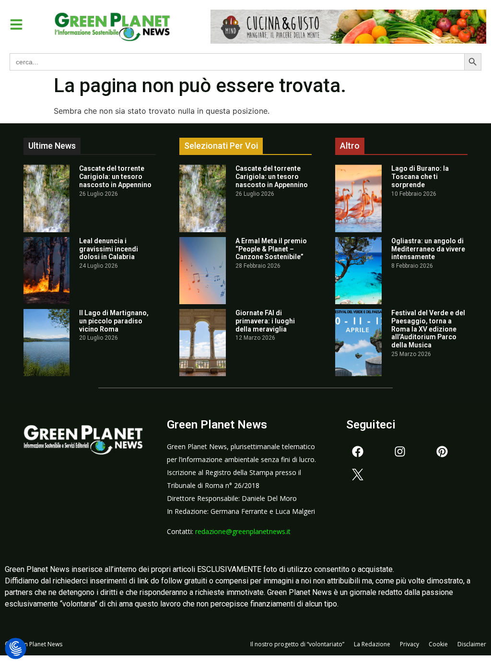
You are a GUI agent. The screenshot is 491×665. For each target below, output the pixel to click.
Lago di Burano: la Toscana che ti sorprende (420, 177)
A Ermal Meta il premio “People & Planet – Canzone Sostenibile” (271, 249)
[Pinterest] (442, 451)
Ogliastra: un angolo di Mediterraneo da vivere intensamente (428, 249)
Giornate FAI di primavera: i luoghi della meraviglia (265, 321)
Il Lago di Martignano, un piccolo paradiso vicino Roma (114, 321)
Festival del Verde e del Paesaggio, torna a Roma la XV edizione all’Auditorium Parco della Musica (428, 329)
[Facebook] (357, 451)
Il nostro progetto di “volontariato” (297, 644)
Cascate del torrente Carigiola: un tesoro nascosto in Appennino (115, 177)
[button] (16, 24)
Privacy (409, 644)
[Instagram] (399, 451)
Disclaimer (471, 644)
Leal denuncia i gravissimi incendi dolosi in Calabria (108, 249)
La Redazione (372, 644)
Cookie (438, 644)
